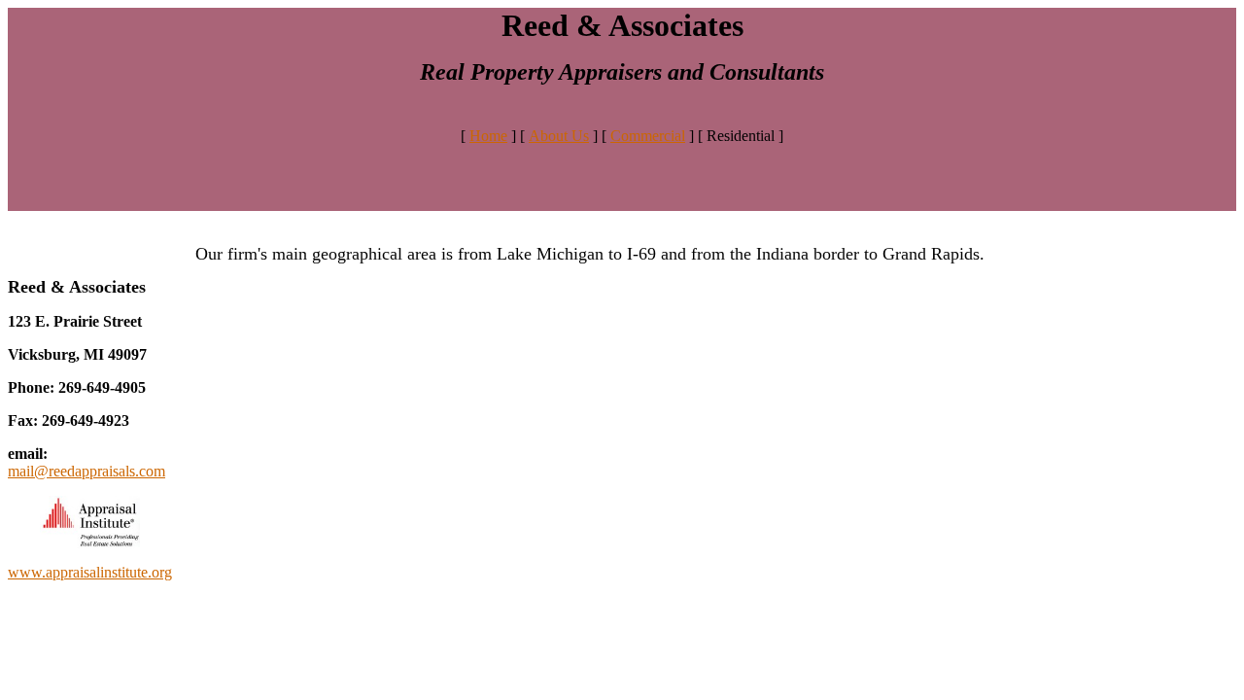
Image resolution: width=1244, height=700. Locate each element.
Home (488, 135)
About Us (559, 135)
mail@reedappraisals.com (86, 471)
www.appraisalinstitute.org (90, 572)
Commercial (647, 135)
